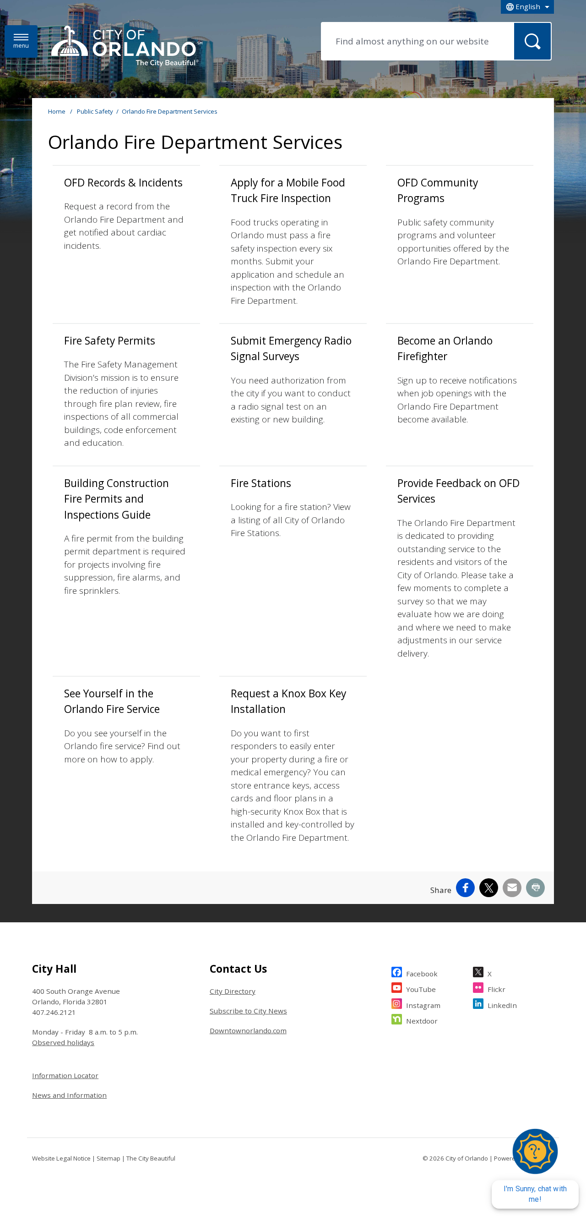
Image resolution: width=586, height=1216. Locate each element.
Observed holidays (63, 1042)
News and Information (69, 1095)
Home (56, 111)
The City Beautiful (150, 1158)
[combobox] (527, 7)
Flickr (496, 989)
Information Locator (65, 1075)
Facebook (422, 973)
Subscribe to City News (248, 1010)
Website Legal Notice (61, 1158)
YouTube (421, 989)
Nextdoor (422, 1020)
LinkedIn (502, 1005)
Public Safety (95, 111)
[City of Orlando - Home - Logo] (126, 47)
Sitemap (108, 1158)
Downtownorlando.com (248, 1030)
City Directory (232, 991)
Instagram (423, 1005)
